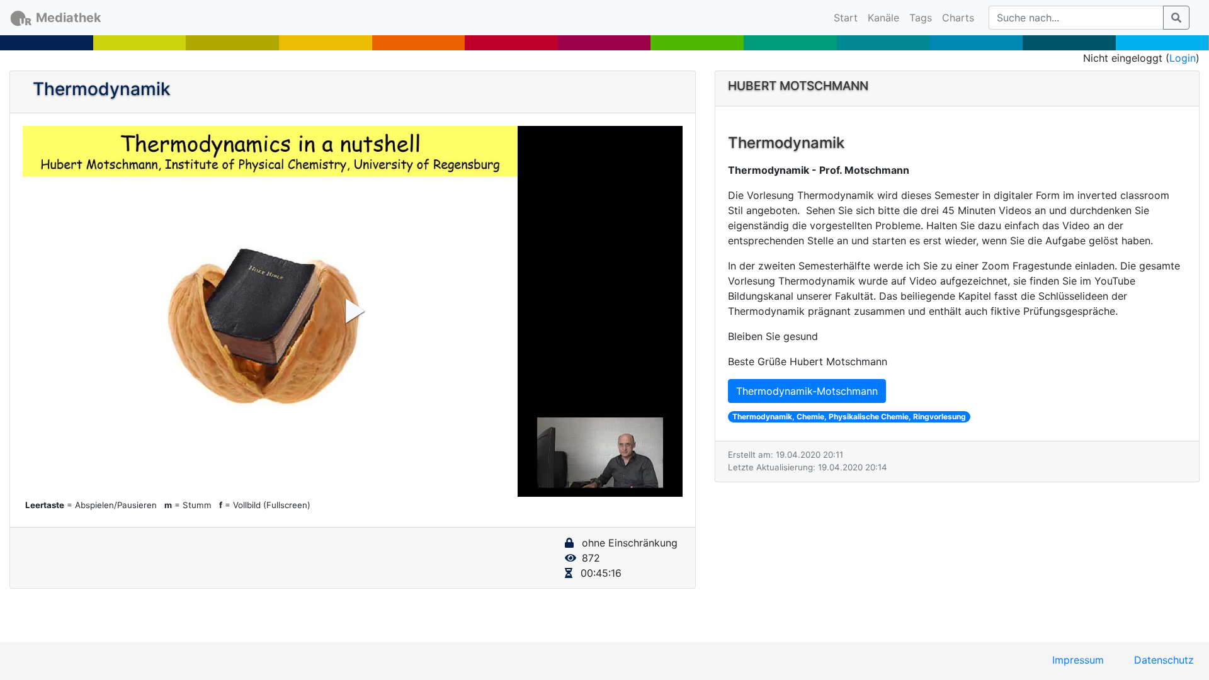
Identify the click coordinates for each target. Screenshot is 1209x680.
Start (848, 17)
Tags (920, 17)
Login (1182, 58)
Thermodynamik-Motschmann (807, 391)
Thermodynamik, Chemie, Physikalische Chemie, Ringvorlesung (849, 416)
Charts (958, 17)
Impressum (1078, 660)
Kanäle (883, 17)
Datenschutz (1164, 660)
